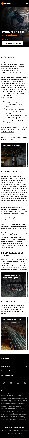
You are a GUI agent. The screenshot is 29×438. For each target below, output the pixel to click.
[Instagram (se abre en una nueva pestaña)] (25, 383)
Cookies (4, 430)
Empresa (8, 52)
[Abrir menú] (27, 3)
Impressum (24, 430)
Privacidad (16, 430)
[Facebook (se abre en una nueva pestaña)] (4, 383)
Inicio (2, 52)
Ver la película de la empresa (12, 43)
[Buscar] (23, 3)
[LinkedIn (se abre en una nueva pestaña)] (11, 383)
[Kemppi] (6, 3)
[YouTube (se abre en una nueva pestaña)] (18, 383)
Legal (9, 430)
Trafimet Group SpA (7, 131)
